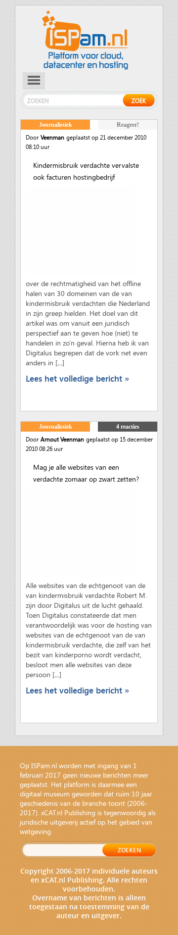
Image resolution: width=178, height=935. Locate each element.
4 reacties (127, 426)
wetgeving (35, 831)
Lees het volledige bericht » (77, 378)
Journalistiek (55, 124)
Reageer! (128, 124)
